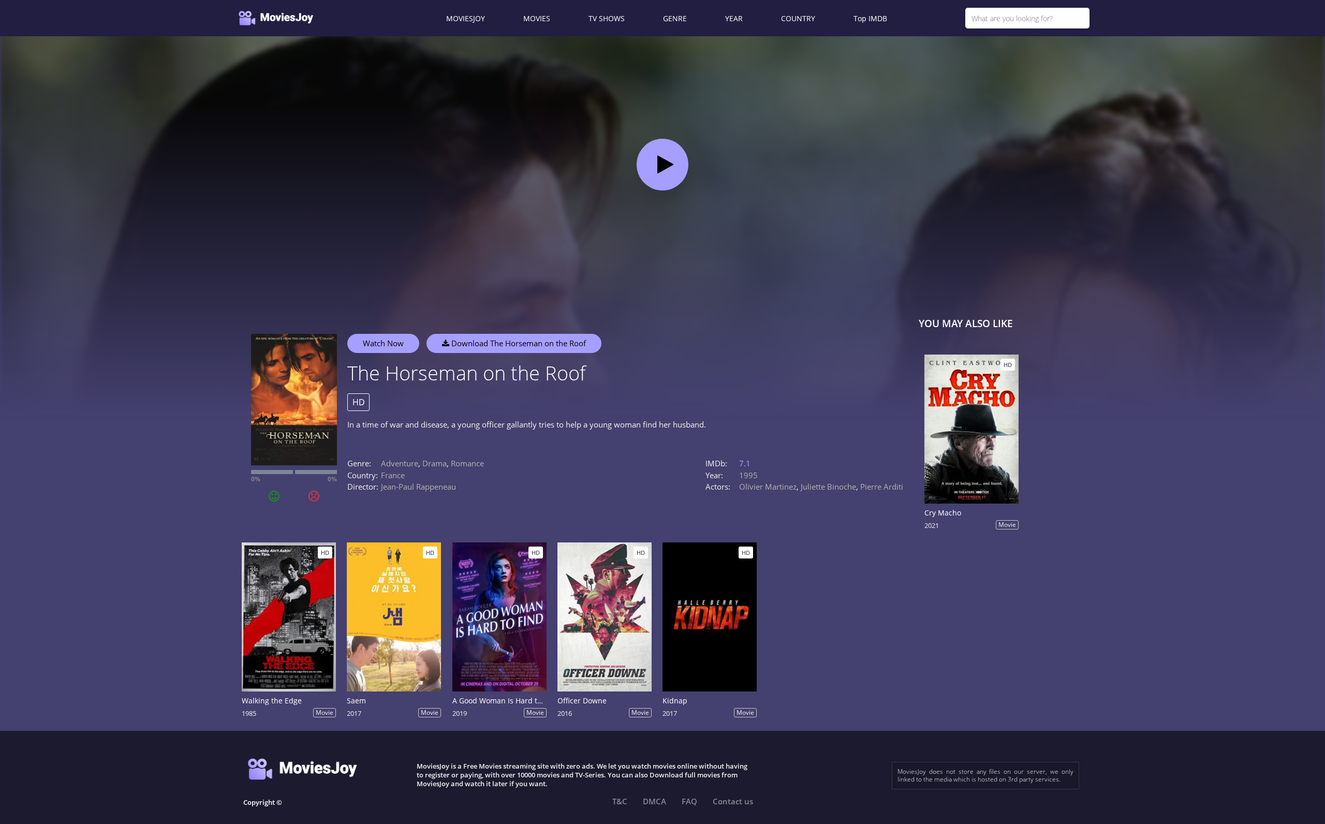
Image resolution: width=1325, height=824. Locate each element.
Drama (434, 463)
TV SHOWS (606, 18)
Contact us (733, 801)
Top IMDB (870, 18)
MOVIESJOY (465, 18)
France (393, 475)
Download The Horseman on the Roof (517, 343)
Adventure (399, 463)
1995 (748, 475)
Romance (467, 463)
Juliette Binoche (828, 486)
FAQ (689, 801)
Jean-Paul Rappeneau (418, 486)
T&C (619, 801)
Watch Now (383, 343)
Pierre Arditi (881, 486)
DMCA (654, 801)
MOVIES (536, 18)
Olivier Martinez (768, 486)
